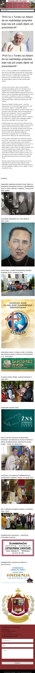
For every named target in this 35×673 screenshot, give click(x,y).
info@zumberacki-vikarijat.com (12, 634)
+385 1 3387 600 (7, 633)
